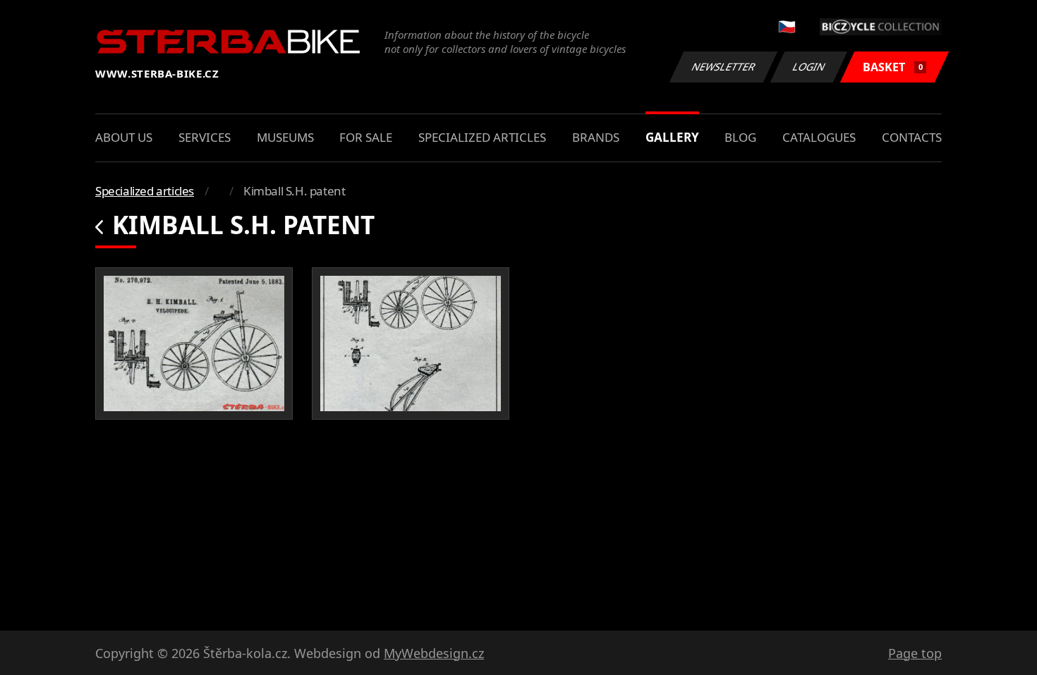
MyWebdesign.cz (434, 653)
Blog (740, 137)
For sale (365, 137)
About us (123, 137)
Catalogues (819, 137)
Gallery (672, 137)
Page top (915, 653)
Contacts (912, 137)
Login (809, 66)
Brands (595, 137)
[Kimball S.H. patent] (194, 343)
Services (204, 137)
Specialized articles (482, 137)
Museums (285, 137)
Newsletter (723, 66)
